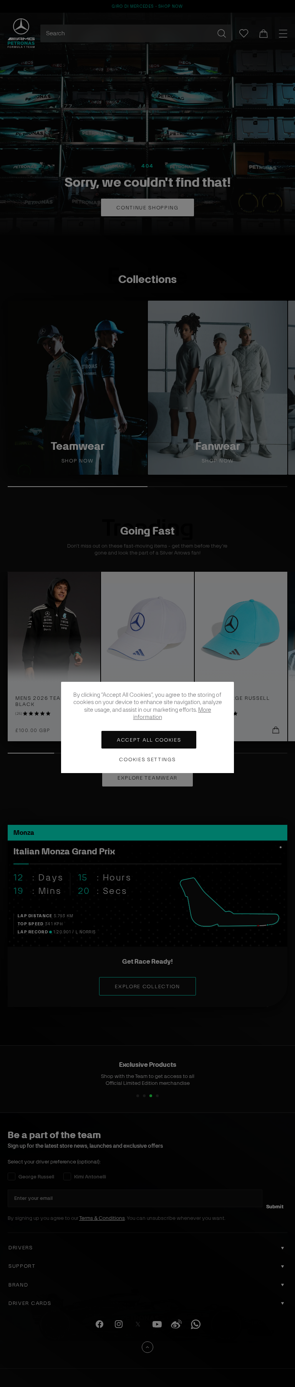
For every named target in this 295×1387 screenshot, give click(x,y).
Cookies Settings (147, 759)
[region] (147, 727)
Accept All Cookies (149, 740)
